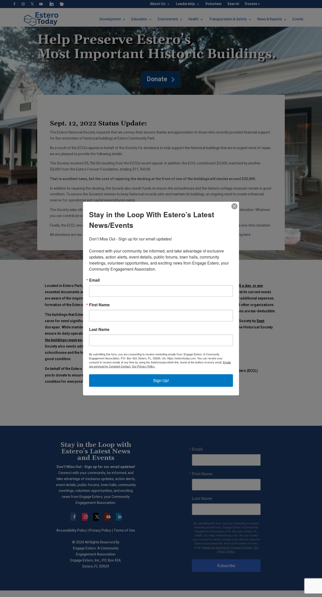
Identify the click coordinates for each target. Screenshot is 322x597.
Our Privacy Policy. (143, 366)
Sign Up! (161, 380)
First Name (99, 305)
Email (94, 280)
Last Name (99, 329)
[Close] (234, 206)
